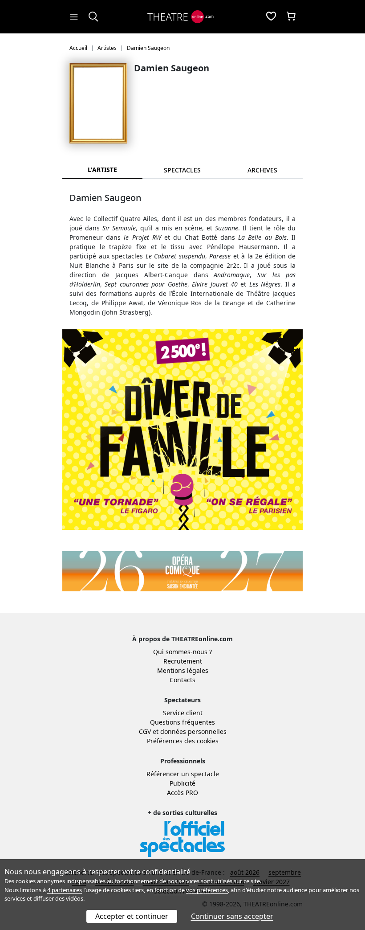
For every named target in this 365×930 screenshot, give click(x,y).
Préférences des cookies (183, 741)
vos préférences (207, 890)
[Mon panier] (291, 17)
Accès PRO (182, 792)
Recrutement (182, 661)
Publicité (182, 783)
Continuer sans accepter (232, 916)
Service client (183, 713)
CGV (145, 731)
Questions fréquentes (182, 722)
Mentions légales (182, 670)
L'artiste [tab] (102, 169)
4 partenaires (64, 890)
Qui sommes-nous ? (182, 651)
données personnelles (193, 731)
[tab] (182, 170)
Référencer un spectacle (182, 774)
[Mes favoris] (271, 17)
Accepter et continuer (131, 916)
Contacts (182, 680)
